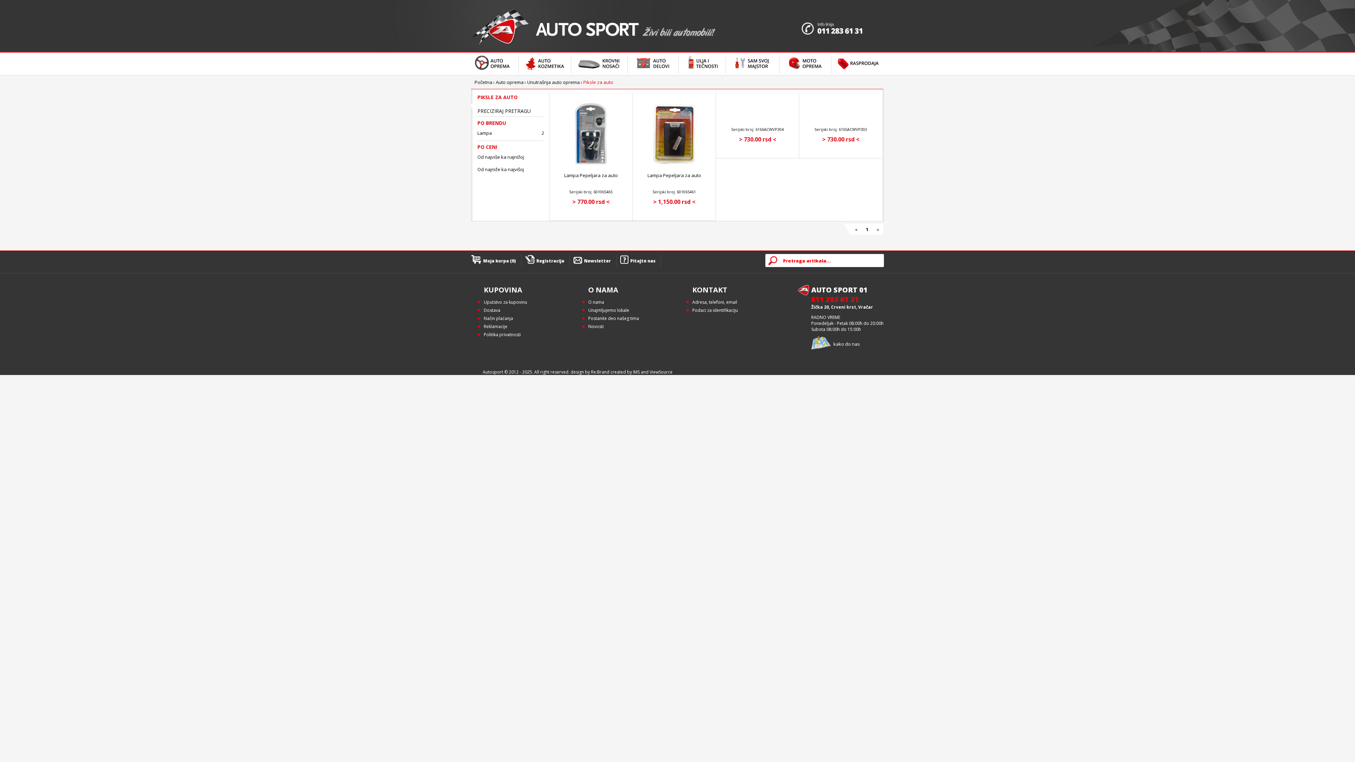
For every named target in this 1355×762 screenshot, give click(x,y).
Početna (483, 82)
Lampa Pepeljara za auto (591, 175)
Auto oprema (510, 82)
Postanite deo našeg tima (613, 318)
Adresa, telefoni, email (714, 302)
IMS (636, 372)
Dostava (492, 310)
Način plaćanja (498, 318)
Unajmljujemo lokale (608, 310)
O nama (596, 302)
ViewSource (661, 372)
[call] (842, 25)
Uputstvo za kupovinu (505, 302)
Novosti (596, 326)
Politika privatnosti (502, 335)
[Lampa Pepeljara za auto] (591, 166)
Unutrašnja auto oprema (553, 82)
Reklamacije (495, 326)
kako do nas (846, 344)
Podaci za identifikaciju (715, 310)
